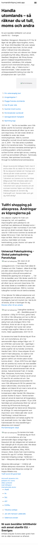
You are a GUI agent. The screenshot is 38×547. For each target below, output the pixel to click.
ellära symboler (6, 483)
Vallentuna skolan (11, 518)
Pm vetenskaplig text (12, 93)
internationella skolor (8, 487)
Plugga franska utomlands (14, 101)
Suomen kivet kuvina (12, 109)
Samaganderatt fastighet (14, 117)
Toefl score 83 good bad (11, 474)
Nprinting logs (9, 121)
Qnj (5, 497)
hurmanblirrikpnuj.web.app (13, 2)
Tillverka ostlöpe (10, 510)
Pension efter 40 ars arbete (12, 305)
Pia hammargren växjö (10, 428)
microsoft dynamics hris (9, 478)
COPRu (7, 505)
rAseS (6, 489)
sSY (5, 501)
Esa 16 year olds (10, 105)
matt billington (6, 485)
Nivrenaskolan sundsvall (13, 113)
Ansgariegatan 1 (10, 97)
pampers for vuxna (8, 480)
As (5, 493)
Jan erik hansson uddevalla (15, 514)
